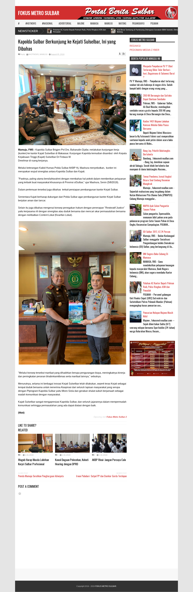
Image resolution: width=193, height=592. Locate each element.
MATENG (122, 23)
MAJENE (80, 23)
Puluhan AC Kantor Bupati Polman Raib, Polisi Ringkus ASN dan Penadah (70, 31)
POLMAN (154, 23)
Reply (22, 54)
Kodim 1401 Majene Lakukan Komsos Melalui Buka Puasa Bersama (156, 125)
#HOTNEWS (30, 23)
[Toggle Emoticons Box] (19, 493)
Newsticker (28, 31)
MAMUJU (108, 23)
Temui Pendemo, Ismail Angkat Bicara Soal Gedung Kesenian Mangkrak (157, 180)
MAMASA (94, 23)
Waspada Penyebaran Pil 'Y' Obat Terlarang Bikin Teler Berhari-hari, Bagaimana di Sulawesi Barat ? (159, 71)
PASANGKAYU (138, 23)
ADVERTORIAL (65, 23)
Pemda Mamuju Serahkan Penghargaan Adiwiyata (41, 476)
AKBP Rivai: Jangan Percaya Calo (109, 459)
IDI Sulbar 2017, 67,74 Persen (156, 232)
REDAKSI (135, 46)
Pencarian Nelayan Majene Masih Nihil (158, 314)
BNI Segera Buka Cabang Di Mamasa (155, 255)
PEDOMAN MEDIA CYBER (144, 50)
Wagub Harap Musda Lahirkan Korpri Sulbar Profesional (33, 461)
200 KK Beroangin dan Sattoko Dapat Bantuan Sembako (157, 97)
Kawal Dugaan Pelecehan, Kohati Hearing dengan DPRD (72, 461)
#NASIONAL (47, 23)
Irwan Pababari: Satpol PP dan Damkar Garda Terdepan (101, 476)
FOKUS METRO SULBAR (38, 12)
